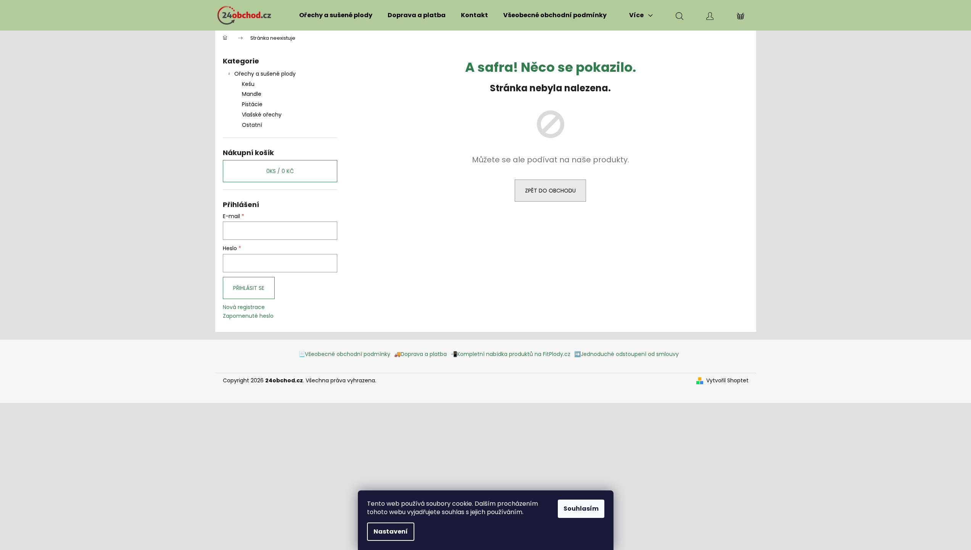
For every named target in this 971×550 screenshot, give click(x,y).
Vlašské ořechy (262, 114)
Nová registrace (244, 307)
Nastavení (391, 531)
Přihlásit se (248, 288)
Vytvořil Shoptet (727, 380)
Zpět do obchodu (550, 190)
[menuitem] (335, 15)
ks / (280, 171)
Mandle (251, 94)
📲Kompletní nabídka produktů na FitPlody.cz (510, 354)
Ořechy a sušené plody (265, 74)
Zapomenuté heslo (248, 316)
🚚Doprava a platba (420, 354)
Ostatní (252, 125)
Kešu (248, 84)
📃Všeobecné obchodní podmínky (344, 354)
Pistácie (252, 104)
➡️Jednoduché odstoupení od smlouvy (626, 354)
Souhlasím (581, 508)
